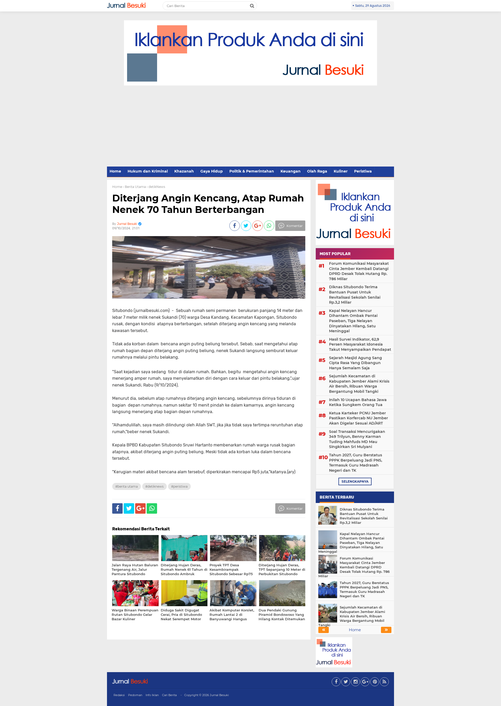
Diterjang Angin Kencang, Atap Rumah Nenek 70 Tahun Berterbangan (208, 203)
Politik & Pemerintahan (251, 171)
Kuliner (341, 171)
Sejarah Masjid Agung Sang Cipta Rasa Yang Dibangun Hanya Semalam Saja (355, 362)
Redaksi (119, 695)
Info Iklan (152, 695)
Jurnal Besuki (219, 695)
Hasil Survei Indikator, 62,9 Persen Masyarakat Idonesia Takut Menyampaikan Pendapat (360, 344)
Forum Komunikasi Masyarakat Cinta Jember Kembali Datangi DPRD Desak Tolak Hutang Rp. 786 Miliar (359, 271)
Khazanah (184, 171)
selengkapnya (355, 481)
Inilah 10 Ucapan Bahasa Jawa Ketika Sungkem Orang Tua (358, 402)
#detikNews (154, 486)
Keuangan (291, 171)
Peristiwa (363, 171)
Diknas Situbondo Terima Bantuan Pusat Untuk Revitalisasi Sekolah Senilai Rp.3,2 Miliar (354, 295)
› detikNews (156, 187)
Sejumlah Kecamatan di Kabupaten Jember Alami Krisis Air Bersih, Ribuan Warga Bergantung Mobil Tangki (359, 384)
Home (115, 171)
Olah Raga (317, 171)
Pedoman (135, 695)
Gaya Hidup (211, 171)
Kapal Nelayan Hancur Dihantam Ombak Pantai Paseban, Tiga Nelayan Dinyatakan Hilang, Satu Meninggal (353, 320)
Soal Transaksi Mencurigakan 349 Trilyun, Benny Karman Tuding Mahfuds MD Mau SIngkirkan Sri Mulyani (357, 439)
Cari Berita (169, 695)
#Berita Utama (126, 486)
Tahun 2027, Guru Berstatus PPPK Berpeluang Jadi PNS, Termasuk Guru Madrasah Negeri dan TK (355, 463)
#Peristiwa (179, 486)
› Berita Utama (134, 187)
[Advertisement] (250, 126)
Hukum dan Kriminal (148, 171)
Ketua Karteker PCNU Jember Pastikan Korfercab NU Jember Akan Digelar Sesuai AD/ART (358, 418)
